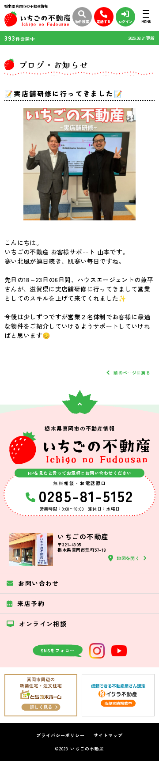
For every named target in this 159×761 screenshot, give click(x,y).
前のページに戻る (132, 372)
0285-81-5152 (85, 495)
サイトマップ (108, 735)
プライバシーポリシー (60, 735)
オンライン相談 (43, 623)
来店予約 (31, 603)
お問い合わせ (38, 583)
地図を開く (128, 558)
